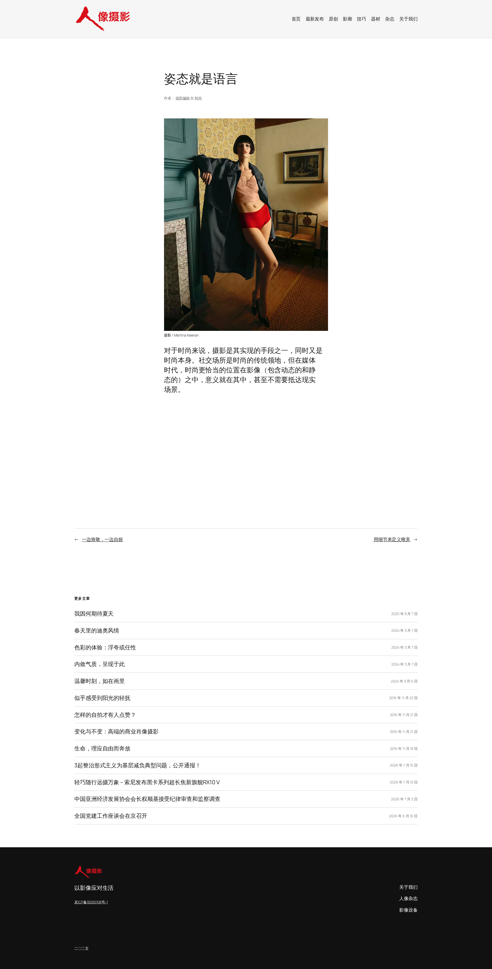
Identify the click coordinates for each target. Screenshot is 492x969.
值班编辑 (183, 98)
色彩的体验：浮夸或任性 (105, 647)
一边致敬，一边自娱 (102, 539)
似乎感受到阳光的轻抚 (102, 698)
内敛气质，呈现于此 (99, 664)
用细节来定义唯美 (392, 539)
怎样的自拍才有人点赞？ (105, 715)
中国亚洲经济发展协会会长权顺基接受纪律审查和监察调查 (147, 799)
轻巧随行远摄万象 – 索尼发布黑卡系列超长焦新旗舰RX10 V (147, 782)
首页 (296, 19)
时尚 (198, 98)
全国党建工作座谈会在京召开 (110, 816)
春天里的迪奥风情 (96, 630)
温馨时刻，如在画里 (99, 681)
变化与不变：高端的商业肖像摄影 (116, 731)
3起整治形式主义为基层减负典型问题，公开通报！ (137, 765)
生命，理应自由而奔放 (102, 748)
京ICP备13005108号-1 (91, 902)
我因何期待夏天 (94, 613)
